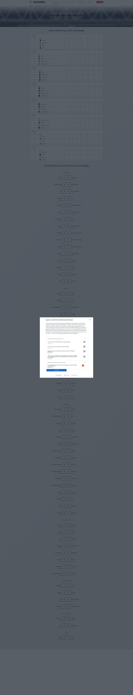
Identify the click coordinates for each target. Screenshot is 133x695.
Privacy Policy (74, 375)
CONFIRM (56, 370)
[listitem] (66, 339)
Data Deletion (59, 375)
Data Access (66, 375)
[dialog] (66, 347)
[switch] (83, 342)
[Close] (90, 320)
